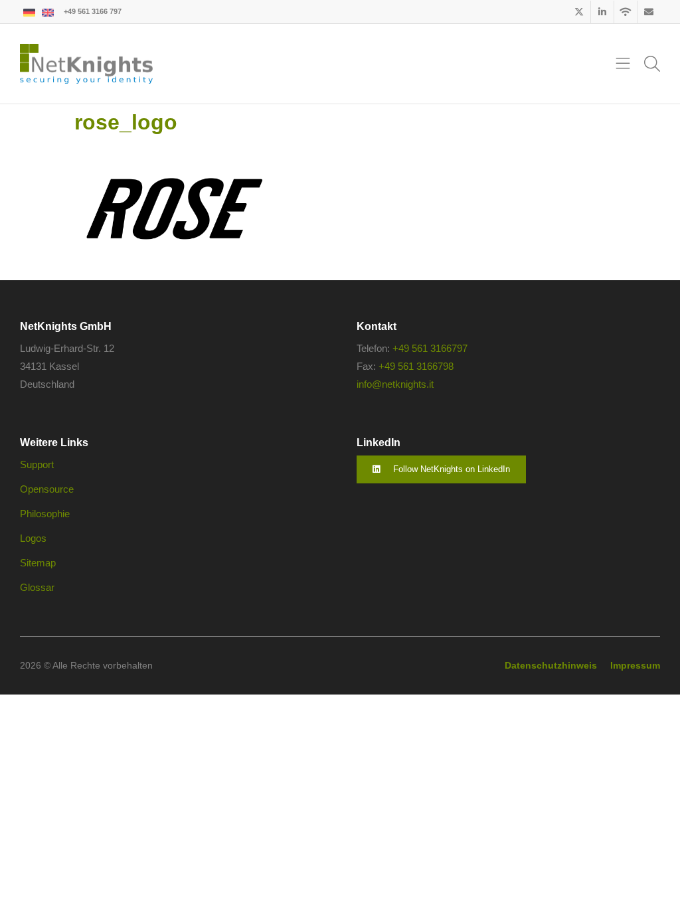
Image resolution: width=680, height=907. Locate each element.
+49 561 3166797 (430, 348)
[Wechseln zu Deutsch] (29, 11)
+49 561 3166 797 (93, 11)
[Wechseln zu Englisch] (48, 11)
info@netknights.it (395, 384)
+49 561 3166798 (416, 366)
